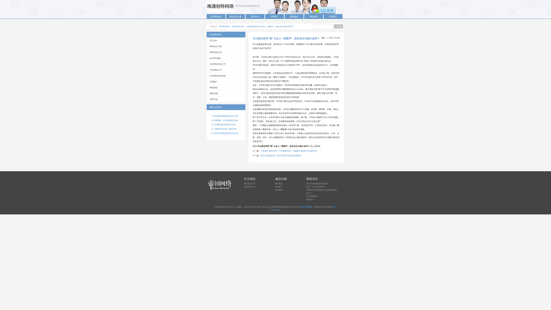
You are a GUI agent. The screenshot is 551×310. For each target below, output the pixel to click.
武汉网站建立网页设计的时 (225, 124)
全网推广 (275, 16)
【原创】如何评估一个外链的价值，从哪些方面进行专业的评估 (289, 150)
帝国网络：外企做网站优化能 (226, 120)
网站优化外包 (216, 52)
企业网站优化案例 (218, 75)
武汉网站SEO (221, 6)
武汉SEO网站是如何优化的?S (226, 133)
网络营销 (314, 16)
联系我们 (333, 16)
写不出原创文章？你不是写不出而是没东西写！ (282, 155)
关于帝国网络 (311, 196)
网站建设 (294, 16)
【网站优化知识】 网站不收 (225, 128)
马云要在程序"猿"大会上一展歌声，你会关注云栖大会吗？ (270, 26)
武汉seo (213, 40)
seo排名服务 (215, 58)
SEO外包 (255, 16)
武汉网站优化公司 (218, 63)
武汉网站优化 (216, 16)
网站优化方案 (236, 16)
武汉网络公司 (216, 69)
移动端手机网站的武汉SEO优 (226, 116)
